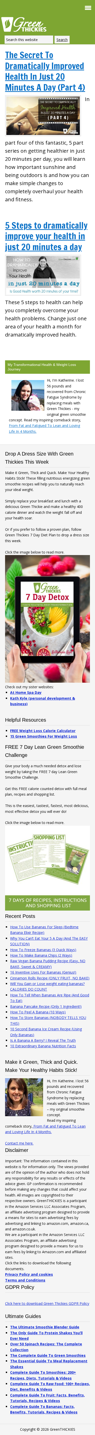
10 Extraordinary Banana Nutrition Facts (43, 1046)
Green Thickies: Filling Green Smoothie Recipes (25, 24)
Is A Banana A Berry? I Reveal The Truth (43, 1040)
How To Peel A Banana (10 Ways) (38, 1012)
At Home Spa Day (26, 692)
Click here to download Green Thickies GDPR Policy (47, 1303)
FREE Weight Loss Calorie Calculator (42, 730)
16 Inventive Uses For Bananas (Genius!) (43, 972)
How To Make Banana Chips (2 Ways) (41, 955)
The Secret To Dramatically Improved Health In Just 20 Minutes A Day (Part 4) (45, 71)
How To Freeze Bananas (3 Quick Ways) (43, 949)
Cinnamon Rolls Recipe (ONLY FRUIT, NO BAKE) (49, 978)
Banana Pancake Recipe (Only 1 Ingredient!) (46, 1006)
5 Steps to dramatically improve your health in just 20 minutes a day (46, 236)
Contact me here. (19, 1143)
